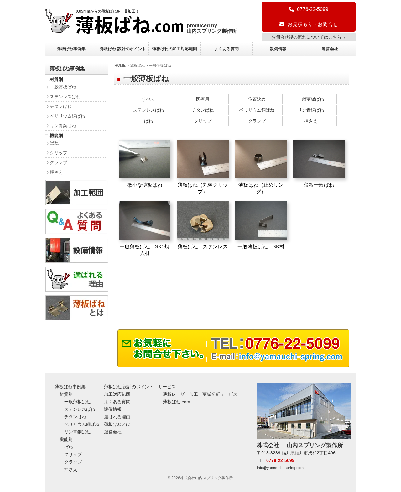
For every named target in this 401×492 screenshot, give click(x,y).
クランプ (257, 121)
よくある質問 (226, 48)
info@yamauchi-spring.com (280, 468)
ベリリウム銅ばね (256, 110)
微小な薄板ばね (144, 185)
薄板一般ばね (319, 185)
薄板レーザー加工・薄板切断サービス (200, 394)
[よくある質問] (76, 232)
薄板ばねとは (117, 424)
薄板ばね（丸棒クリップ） (203, 188)
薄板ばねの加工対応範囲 (174, 48)
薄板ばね (137, 65)
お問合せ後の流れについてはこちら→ (308, 37)
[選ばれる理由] (76, 290)
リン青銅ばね (311, 110)
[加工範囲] (76, 203)
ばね (148, 121)
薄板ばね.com (176, 401)
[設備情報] (76, 261)
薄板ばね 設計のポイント (123, 48)
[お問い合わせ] (233, 365)
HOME (120, 65)
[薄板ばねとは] (76, 318)
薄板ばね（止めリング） (261, 188)
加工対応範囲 (117, 394)
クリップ (202, 121)
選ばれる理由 (117, 416)
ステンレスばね (148, 110)
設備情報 (278, 48)
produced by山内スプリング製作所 (212, 28)
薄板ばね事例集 (71, 48)
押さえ (310, 121)
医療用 (202, 99)
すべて (148, 99)
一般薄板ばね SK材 (260, 246)
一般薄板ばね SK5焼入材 (144, 250)
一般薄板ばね (311, 99)
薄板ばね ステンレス (203, 246)
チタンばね (203, 110)
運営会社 (330, 48)
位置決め (257, 99)
